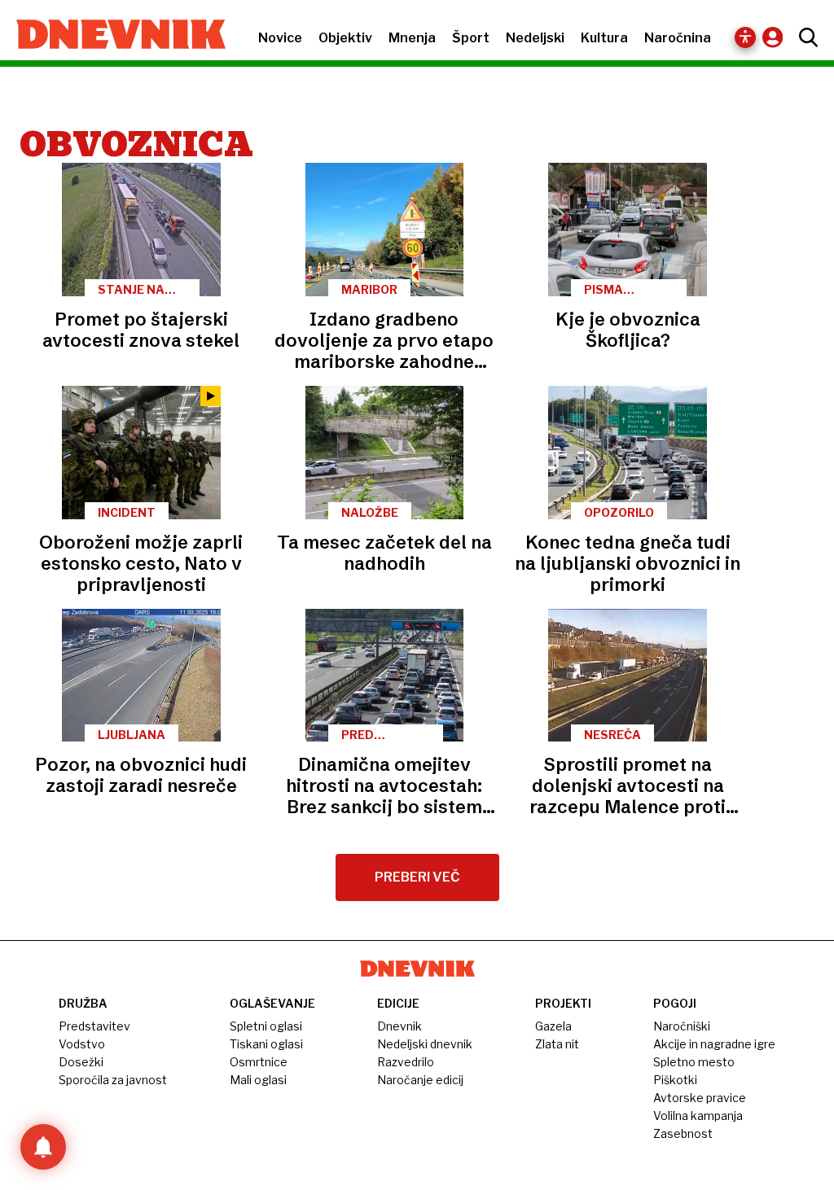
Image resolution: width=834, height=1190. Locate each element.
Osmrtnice (259, 1062)
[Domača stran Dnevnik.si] (113, 36)
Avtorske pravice (699, 1098)
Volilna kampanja (698, 1115)
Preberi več (417, 877)
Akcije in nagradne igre (714, 1044)
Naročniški (681, 1026)
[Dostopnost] (745, 37)
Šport (470, 38)
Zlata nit (557, 1044)
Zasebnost (683, 1133)
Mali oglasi (258, 1080)
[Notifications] (43, 1147)
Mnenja (412, 38)
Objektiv (345, 38)
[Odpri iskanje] (804, 37)
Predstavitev (94, 1026)
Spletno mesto (694, 1062)
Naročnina (677, 38)
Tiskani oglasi (266, 1044)
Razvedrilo (405, 1062)
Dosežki (81, 1062)
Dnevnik (399, 1026)
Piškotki (675, 1080)
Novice (280, 38)
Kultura (604, 38)
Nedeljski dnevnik (424, 1044)
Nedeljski (535, 38)
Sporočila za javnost (113, 1080)
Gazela (553, 1026)
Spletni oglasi (266, 1026)
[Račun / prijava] (776, 37)
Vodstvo (82, 1044)
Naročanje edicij (420, 1080)
